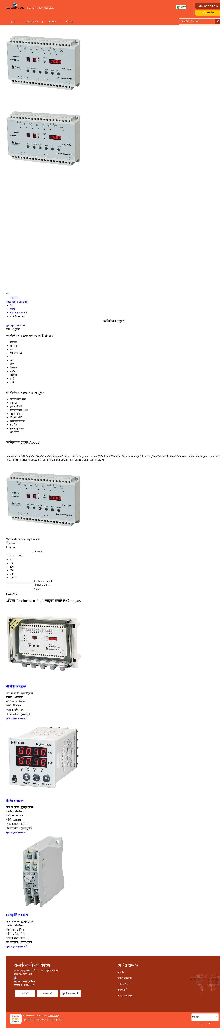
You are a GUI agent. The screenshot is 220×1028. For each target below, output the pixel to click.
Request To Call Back (17, 301)
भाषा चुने (201, 1023)
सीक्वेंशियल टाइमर (16, 686)
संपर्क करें (69, 21)
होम (11, 305)
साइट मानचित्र (125, 995)
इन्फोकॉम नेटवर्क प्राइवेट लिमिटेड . (35, 1020)
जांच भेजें (14, 297)
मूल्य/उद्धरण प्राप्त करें (15, 325)
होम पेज (13, 21)
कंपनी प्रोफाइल (32, 21)
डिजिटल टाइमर (14, 800)
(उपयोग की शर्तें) (53, 1016)
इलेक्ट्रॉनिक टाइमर (17, 915)
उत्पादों (12, 309)
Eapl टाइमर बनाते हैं (18, 312)
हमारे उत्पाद (52, 21)
